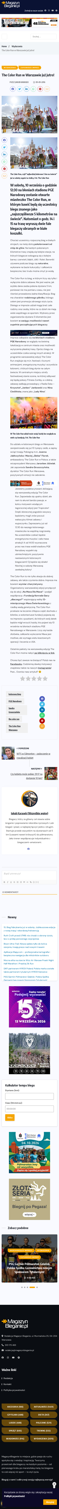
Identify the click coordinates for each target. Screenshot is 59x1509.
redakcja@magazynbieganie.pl (19, 1350)
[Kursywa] (7, 882)
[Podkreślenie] (10, 882)
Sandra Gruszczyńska (14, 710)
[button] (22, 1287)
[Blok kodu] (27, 882)
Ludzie (15, 1423)
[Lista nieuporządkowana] (20, 882)
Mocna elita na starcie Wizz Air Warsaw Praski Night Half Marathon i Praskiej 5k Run (29, 962)
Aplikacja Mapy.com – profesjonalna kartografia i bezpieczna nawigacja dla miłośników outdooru (27, 954)
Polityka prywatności (14, 1390)
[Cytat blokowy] (24, 882)
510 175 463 (10, 1345)
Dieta (43, 1415)
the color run (14, 719)
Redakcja (8, 1378)
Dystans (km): (12, 1090)
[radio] (22, 679)
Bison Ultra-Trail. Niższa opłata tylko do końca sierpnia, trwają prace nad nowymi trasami (25, 945)
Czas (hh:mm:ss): (13, 1103)
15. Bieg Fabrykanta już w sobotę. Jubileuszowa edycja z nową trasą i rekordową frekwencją (29, 929)
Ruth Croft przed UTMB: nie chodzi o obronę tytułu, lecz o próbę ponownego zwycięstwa (28, 937)
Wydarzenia (17, 46)
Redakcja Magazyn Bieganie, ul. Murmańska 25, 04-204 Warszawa (29, 1338)
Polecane (43, 1423)
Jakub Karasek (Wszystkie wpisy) (29, 813)
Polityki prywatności (14, 1496)
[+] (37, 882)
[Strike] (14, 882)
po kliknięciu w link (44, 653)
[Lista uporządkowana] (17, 882)
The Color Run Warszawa (15, 728)
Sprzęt (15, 1431)
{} (34, 882)
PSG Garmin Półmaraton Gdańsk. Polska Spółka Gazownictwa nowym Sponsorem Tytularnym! (26, 978)
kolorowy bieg (15, 694)
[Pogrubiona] (4, 882)
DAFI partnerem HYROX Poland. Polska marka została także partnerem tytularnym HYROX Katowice (29, 970)
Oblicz (9, 1117)
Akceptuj (50, 1502)
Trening (44, 1431)
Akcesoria (15, 1407)
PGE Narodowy (15, 701)
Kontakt (7, 1384)
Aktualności (44, 1407)
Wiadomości (15, 1438)
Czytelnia (15, 1415)
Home (4, 46)
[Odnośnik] (30, 882)
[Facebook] (29, 849)
